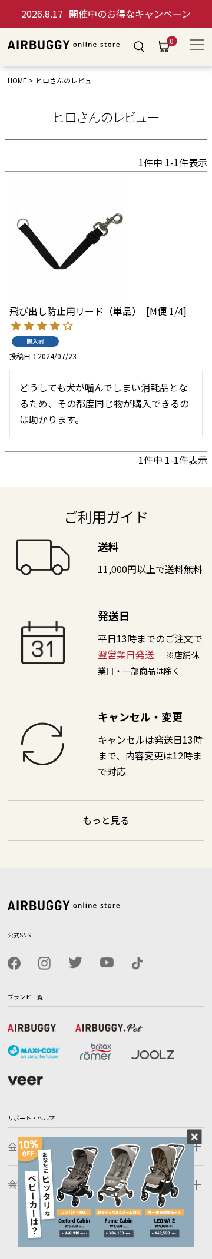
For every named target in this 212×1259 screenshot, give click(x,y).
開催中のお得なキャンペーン (106, 13)
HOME (17, 80)
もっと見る (106, 820)
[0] (164, 47)
